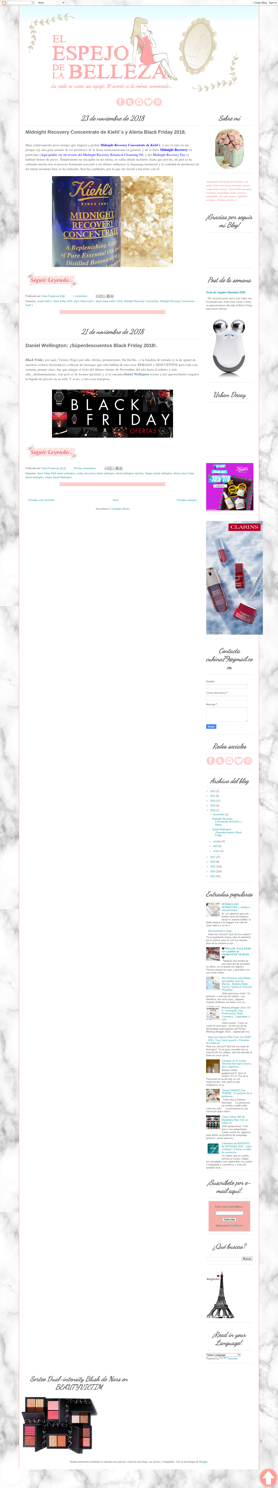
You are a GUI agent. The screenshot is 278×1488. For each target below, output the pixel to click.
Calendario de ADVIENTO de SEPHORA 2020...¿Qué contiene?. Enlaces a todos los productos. (237, 1148)
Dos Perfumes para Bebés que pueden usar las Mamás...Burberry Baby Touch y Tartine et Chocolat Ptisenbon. (237, 984)
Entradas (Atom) (121, 508)
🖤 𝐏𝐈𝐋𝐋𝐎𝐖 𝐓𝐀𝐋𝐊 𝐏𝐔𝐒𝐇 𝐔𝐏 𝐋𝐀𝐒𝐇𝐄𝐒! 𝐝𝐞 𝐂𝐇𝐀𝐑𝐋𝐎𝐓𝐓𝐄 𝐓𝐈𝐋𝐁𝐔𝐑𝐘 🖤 (236, 953)
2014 (213, 871)
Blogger (203, 1461)
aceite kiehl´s (44, 301)
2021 (213, 795)
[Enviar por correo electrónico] (97, 296)
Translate (232, 1358)
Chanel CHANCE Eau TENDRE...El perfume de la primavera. (237, 1093)
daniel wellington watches (130, 473)
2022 (213, 791)
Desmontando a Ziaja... (221, 931)
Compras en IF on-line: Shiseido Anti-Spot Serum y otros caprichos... (237, 1063)
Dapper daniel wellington (158, 473)
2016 (213, 861)
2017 (213, 857)
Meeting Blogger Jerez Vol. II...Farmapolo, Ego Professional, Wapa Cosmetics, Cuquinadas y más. (236, 1013)
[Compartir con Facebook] (108, 296)
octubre (217, 841)
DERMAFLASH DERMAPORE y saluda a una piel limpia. (236, 907)
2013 (213, 876)
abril (215, 846)
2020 (213, 800)
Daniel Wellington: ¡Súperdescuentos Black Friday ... (227, 832)
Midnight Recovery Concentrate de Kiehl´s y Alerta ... (227, 821)
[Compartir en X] (105, 296)
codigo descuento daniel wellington (95, 473)
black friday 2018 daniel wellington (56, 473)
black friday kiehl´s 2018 (109, 301)
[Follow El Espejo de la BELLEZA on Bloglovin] (220, 1317)
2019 (213, 805)
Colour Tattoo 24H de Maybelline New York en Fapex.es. (235, 1119)
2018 (213, 810)
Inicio (116, 500)
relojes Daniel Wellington (58, 477)
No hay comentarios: (85, 468)
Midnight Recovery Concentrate (141, 301)
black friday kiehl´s (84, 301)
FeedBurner (236, 1225)
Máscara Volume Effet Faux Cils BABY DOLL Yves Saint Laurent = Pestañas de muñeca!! (228, 1040)
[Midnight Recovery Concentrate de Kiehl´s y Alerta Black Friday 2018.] (52, 287)
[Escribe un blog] (101, 296)
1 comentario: (81, 296)
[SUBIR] (268, 1478)
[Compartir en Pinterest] (112, 296)
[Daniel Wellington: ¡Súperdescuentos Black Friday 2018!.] (52, 459)
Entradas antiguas (187, 500)
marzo (217, 851)
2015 (213, 866)
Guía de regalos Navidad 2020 (225, 292)
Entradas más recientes (41, 500)
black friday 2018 (63, 301)
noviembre (219, 814)
